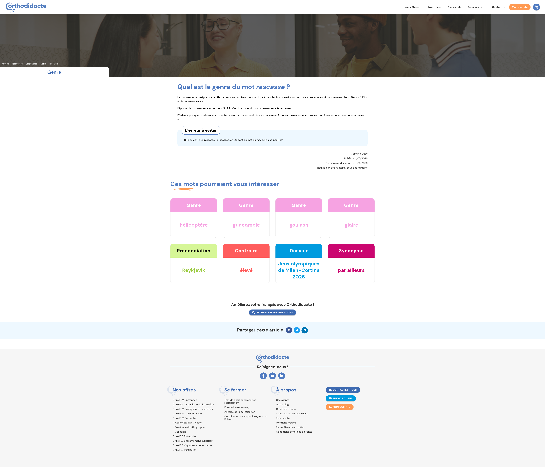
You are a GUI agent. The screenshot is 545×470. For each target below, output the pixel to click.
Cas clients (455, 7)
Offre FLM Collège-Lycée (187, 413)
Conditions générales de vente (294, 431)
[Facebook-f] (263, 375)
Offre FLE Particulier (184, 450)
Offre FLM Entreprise (185, 400)
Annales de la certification (239, 412)
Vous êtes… (412, 7)
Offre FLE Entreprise (184, 436)
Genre (54, 72)
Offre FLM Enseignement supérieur (193, 409)
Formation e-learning (236, 407)
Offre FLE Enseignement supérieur (193, 440)
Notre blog (282, 404)
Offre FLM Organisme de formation (193, 404)
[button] (289, 330)
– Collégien (179, 431)
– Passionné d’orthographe (189, 427)
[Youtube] (272, 375)
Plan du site (283, 418)
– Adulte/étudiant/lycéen (187, 422)
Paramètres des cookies (290, 427)
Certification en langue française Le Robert (245, 418)
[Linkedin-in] (281, 375)
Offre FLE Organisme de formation (193, 445)
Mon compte (520, 7)
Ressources (475, 7)
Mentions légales (286, 422)
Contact (497, 7)
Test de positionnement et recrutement (240, 401)
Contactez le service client (292, 413)
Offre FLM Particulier (185, 418)
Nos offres (434, 7)
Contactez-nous (286, 409)
